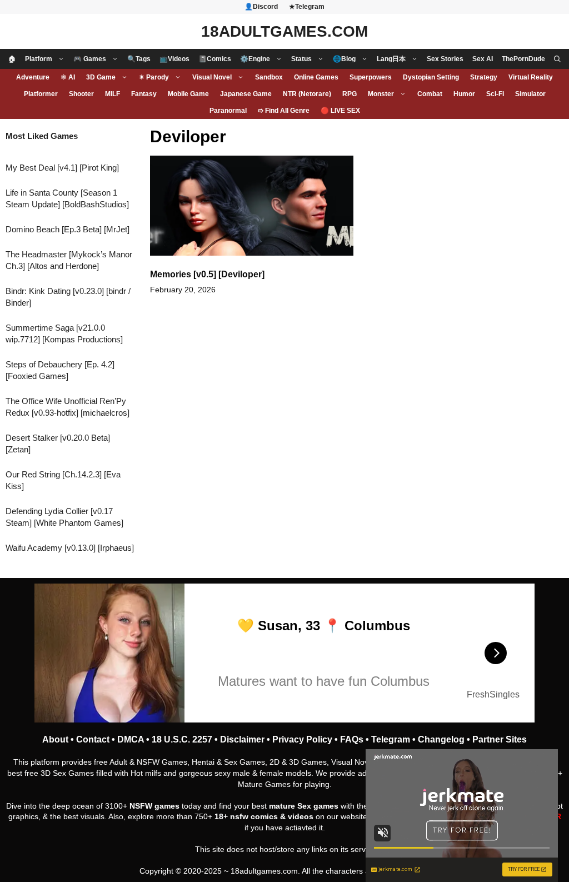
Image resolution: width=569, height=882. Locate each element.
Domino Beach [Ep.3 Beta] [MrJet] (67, 229)
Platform (38, 59)
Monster (381, 94)
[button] (557, 59)
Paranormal (228, 110)
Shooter (81, 94)
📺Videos (174, 59)
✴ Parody (154, 77)
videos (300, 816)
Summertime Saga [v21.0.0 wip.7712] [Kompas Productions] (64, 333)
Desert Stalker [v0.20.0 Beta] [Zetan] (58, 443)
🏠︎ (12, 59)
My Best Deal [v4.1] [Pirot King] (62, 167)
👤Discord (261, 7)
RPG (349, 94)
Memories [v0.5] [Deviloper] (207, 274)
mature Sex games (303, 805)
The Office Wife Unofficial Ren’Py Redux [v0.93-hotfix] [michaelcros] (67, 406)
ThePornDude (523, 59)
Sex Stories (445, 59)
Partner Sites (499, 739)
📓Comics (214, 59)
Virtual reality (530, 77)
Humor (464, 94)
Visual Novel (212, 77)
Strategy (483, 77)
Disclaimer (242, 739)
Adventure (32, 77)
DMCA (130, 739)
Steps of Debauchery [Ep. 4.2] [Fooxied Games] (60, 370)
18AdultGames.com (284, 31)
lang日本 (391, 59)
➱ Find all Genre (284, 110)
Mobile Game (188, 94)
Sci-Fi (495, 94)
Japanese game (246, 94)
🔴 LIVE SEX (340, 110)
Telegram (390, 739)
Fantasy (144, 94)
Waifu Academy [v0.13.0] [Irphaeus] (70, 547)
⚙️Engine (255, 59)
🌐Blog (344, 59)
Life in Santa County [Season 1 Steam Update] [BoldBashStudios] (67, 198)
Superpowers (371, 77)
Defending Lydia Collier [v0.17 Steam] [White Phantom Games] (64, 516)
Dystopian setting (431, 77)
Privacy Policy (302, 739)
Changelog (441, 739)
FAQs (351, 739)
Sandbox (269, 77)
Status (301, 59)
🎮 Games (89, 59)
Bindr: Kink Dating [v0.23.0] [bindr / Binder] (68, 296)
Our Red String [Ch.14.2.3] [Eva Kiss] (63, 480)
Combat (429, 94)
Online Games (316, 77)
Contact (92, 739)
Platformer (41, 94)
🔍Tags (139, 59)
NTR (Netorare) (307, 94)
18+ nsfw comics (246, 816)
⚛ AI (68, 77)
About (55, 739)
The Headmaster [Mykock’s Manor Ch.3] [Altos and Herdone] (69, 260)
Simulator (530, 94)
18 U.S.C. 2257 (182, 739)
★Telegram (307, 7)
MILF (112, 94)
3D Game (101, 77)
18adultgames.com (264, 870)
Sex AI (482, 59)
